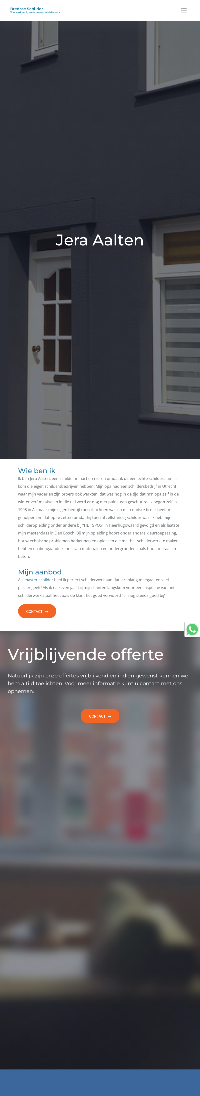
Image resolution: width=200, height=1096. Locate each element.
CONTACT (34, 611)
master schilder (38, 579)
